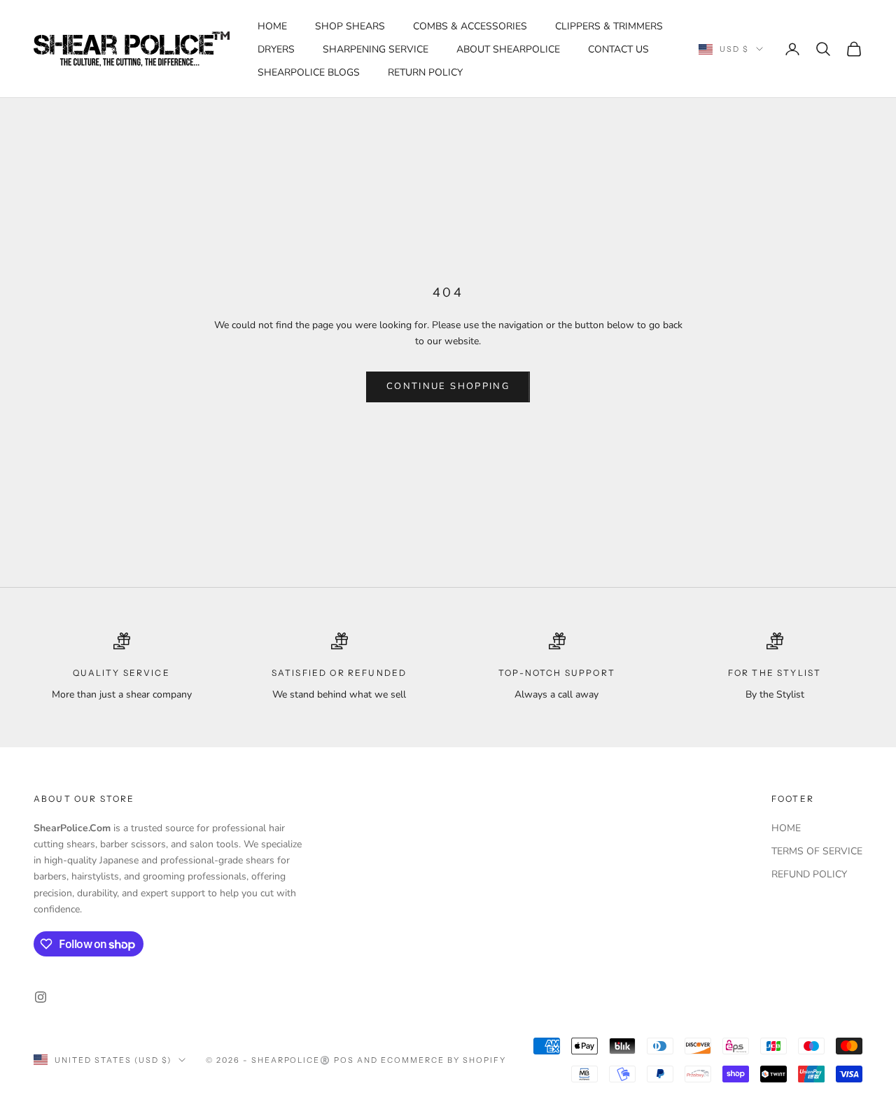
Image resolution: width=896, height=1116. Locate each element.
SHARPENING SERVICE (375, 49)
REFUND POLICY (809, 874)
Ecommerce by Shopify (443, 1060)
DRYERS (276, 49)
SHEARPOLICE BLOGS (309, 72)
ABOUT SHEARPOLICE (508, 49)
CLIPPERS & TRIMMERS (609, 26)
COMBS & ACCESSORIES (470, 26)
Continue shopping (448, 386)
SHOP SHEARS (350, 26)
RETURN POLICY (425, 72)
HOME (272, 26)
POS (344, 1060)
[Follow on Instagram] (41, 997)
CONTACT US (618, 49)
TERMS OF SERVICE (816, 851)
